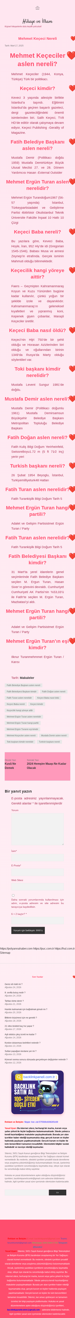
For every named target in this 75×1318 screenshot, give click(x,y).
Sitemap (5, 952)
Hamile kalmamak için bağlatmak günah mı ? (26, 1009)
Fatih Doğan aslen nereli (53, 691)
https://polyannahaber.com (16, 948)
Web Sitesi (17, 880)
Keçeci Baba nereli (16, 704)
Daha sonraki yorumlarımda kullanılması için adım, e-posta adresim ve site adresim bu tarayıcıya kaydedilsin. (37, 903)
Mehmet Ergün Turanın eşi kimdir (22, 729)
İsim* (14, 851)
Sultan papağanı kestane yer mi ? (20, 1051)
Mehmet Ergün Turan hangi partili (23, 723)
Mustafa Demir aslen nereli (54, 735)
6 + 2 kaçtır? (19, 914)
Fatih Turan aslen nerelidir (19, 698)
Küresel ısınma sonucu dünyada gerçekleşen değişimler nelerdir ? (36, 1059)
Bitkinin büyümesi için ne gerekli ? (21, 1017)
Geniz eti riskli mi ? (13, 984)
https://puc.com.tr (43, 948)
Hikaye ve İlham (37, 21)
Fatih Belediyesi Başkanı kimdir (21, 691)
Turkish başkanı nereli (49, 742)
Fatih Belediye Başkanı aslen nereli (23, 685)
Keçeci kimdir (36, 704)
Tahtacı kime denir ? (14, 1001)
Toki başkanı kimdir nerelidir (20, 742)
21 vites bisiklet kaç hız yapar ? (19, 1026)
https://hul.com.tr (65, 948)
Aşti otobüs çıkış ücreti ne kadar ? (20, 1034)
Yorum (14, 810)
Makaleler (27, 678)
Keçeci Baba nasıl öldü (48, 698)
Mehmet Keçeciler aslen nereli (21, 735)
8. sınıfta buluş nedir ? (15, 992)
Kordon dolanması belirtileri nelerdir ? (22, 1043)
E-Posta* (16, 865)
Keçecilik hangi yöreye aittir (20, 710)
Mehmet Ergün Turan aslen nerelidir (24, 717)
